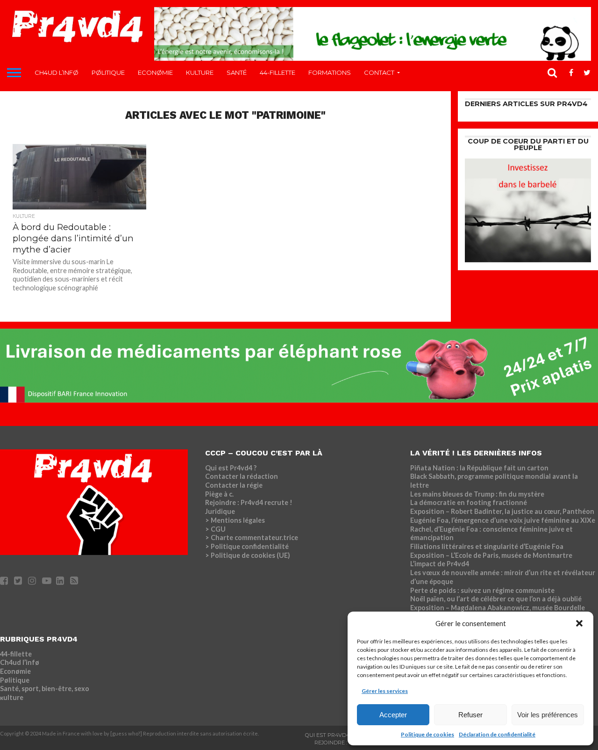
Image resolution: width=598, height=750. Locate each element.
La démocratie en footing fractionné (468, 502)
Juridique (220, 511)
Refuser (470, 715)
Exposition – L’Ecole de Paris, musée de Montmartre (491, 555)
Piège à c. (219, 494)
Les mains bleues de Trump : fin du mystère (477, 494)
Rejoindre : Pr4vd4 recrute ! (248, 502)
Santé (237, 72)
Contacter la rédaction (241, 476)
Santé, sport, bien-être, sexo (44, 688)
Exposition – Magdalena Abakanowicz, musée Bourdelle (497, 608)
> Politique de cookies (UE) (247, 555)
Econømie (155, 72)
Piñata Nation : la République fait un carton (479, 468)
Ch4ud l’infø (56, 72)
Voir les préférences (547, 715)
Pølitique (108, 72)
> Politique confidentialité (247, 546)
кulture (200, 72)
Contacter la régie (234, 485)
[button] (579, 623)
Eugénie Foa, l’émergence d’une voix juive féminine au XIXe (502, 520)
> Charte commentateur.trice (251, 537)
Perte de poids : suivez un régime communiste (482, 590)
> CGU (215, 529)
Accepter (393, 715)
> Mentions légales (235, 520)
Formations (329, 72)
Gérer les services (385, 690)
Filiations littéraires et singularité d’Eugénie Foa (486, 546)
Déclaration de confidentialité (497, 734)
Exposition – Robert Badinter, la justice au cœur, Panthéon (502, 511)
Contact (379, 72)
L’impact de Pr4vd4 (439, 564)
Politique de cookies (427, 734)
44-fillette (277, 72)
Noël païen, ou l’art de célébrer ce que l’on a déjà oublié (496, 599)
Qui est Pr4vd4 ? (230, 468)
